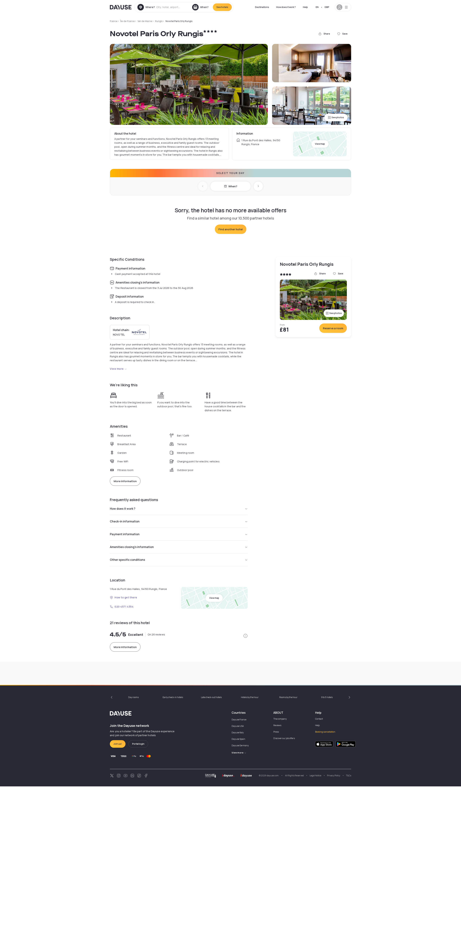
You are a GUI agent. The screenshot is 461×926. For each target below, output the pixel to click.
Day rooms (133, 697)
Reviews (277, 725)
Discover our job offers (284, 738)
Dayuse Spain (238, 739)
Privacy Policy (333, 775)
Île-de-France (127, 21)
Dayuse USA (238, 726)
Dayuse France (239, 719)
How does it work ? (286, 7)
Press (276, 731)
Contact (319, 718)
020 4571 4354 (124, 606)
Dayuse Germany (240, 745)
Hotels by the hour (250, 697)
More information (125, 481)
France (113, 21)
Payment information (125, 534)
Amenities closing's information (132, 547)
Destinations (262, 7)
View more (117, 368)
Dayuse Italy (238, 732)
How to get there (126, 597)
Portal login (138, 743)
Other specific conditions (127, 560)
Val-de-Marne (145, 21)
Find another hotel (230, 229)
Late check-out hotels (211, 697)
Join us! (117, 743)
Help (305, 7)
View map (320, 143)
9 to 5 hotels (327, 697)
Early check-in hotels (173, 697)
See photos (338, 117)
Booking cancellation (325, 731)
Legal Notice (315, 775)
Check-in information (125, 521)
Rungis (158, 21)
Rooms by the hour (288, 697)
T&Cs (348, 775)
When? (232, 186)
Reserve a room (333, 328)
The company (280, 718)
